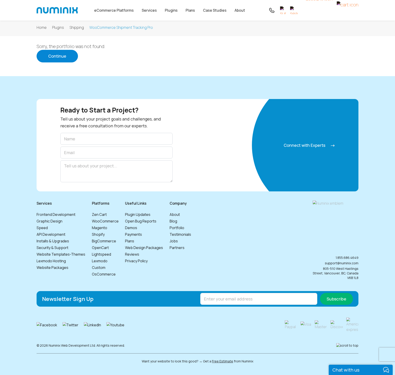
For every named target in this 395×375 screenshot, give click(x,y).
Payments (133, 234)
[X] (70, 325)
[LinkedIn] (92, 325)
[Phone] (271, 10)
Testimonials (180, 234)
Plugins (171, 10)
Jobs (174, 241)
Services (149, 10)
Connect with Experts (305, 145)
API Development (51, 234)
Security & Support (52, 247)
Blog (173, 221)
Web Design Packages (144, 247)
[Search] (294, 10)
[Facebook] (47, 325)
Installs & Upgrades (53, 241)
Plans (190, 10)
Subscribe (336, 299)
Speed (42, 227)
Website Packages (52, 267)
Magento (99, 227)
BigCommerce (104, 241)
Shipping (76, 27)
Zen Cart (99, 214)
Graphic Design (49, 221)
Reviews (132, 254)
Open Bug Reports (140, 221)
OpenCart (100, 247)
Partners (177, 247)
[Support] (283, 10)
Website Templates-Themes (61, 254)
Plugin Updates (137, 214)
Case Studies (215, 10)
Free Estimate (222, 361)
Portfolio (177, 227)
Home (42, 27)
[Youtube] (115, 325)
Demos (131, 227)
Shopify (98, 234)
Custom (98, 267)
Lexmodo (99, 260)
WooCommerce (105, 221)
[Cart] (347, 10)
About (240, 10)
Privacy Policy (136, 260)
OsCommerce (104, 274)
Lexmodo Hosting (51, 260)
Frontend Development (56, 214)
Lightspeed (101, 254)
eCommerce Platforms (114, 10)
